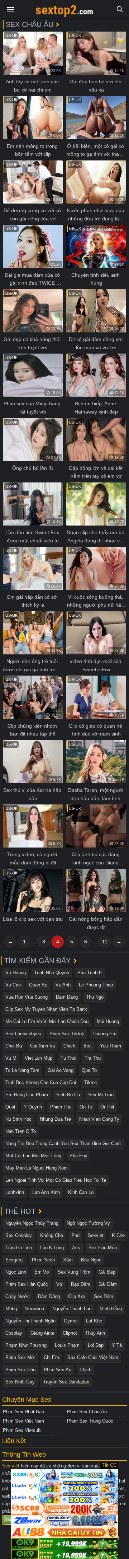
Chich (69, 1046)
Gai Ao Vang (60, 1070)
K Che (118, 1235)
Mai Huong (108, 1021)
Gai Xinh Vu (42, 1046)
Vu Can (13, 985)
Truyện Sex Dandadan (66, 1382)
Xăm (68, 1259)
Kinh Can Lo (81, 1192)
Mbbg (11, 1308)
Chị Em (51, 1357)
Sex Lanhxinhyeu (23, 1033)
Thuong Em (104, 1033)
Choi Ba (13, 1046)
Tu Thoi (68, 1058)
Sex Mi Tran (101, 1094)
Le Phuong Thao (96, 985)
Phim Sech (43, 1259)
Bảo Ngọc (91, 1259)
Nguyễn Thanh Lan (71, 1308)
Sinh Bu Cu (68, 1094)
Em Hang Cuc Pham (26, 1094)
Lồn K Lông (52, 1247)
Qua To (89, 1070)
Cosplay (13, 1333)
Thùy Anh (95, 1333)
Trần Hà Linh (18, 1247)
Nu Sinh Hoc (18, 1119)
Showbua (34, 1308)
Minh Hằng (111, 1308)
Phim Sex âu (57, 1369)
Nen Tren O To (20, 1131)
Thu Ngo (95, 997)
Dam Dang (67, 997)
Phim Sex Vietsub (21, 1430)
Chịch (85, 1369)
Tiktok (90, 1082)
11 (105, 941)
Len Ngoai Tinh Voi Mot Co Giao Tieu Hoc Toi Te (55, 1180)
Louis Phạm (67, 1345)
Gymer (71, 1321)
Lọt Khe (94, 1321)
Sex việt (10, 1466)
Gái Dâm (108, 1284)
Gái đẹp (107, 1272)
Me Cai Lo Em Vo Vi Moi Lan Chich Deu (47, 1021)
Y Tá (117, 1345)
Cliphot (70, 1333)
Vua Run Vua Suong (26, 997)
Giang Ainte (42, 1333)
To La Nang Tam (22, 1070)
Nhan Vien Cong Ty (99, 1119)
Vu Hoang (15, 972)
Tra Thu (93, 1058)
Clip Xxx (77, 1296)
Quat (10, 1107)
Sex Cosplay (18, 1235)
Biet (87, 1046)
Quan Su (38, 985)
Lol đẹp (96, 1345)
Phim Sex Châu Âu (87, 1411)
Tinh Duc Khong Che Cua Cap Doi (40, 1082)
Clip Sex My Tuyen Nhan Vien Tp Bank (46, 1009)
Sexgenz (14, 1259)
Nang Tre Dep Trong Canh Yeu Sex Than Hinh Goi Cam (63, 1143)
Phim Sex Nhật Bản (23, 1411)
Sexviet (96, 1235)
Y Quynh (33, 1107)
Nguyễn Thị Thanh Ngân (30, 1321)
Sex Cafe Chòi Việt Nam (92, 1357)
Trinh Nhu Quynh (51, 972)
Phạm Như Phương (26, 1345)
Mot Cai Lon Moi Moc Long (33, 1155)
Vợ (59, 1284)
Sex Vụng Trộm (74, 1272)
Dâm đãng (49, 1296)
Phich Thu (60, 1107)
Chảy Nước (17, 1296)
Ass (76, 1247)
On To (86, 1107)
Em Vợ (41, 1272)
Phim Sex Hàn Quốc (26, 1284)
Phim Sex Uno (20, 1369)
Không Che (51, 1235)
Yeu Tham (110, 1046)
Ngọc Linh (15, 1272)
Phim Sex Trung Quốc (90, 1421)
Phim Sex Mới (20, 1357)
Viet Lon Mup (38, 1058)
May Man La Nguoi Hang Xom (36, 1168)
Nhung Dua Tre (55, 1119)
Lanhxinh (14, 1192)
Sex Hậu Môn (103, 1247)
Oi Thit (107, 1107)
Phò (75, 1235)
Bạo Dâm (80, 1284)
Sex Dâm (103, 1296)
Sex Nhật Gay (20, 1382)
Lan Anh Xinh (46, 1192)
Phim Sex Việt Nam (23, 1421)
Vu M (10, 1058)
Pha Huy (78, 1155)
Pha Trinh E (89, 972)
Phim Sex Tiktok (66, 1033)
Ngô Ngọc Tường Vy (88, 1223)
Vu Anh (63, 985)
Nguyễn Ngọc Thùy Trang (31, 1223)
